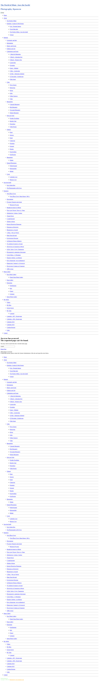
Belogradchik (13, 168)
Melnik (11, 171)
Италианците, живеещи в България (16, 252)
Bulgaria (6, 37)
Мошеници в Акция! (12, 230)
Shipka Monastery (14, 113)
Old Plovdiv (13, 154)
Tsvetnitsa (12, 65)
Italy (11, 288)
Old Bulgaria (13, 285)
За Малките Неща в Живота (14, 241)
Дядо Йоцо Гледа (11, 193)
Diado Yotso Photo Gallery (16, 277)
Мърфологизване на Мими (14, 207)
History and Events (11, 46)
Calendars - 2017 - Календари (14, 316)
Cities (8, 82)
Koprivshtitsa (13, 152)
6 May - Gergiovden (15, 71)
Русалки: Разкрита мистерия (14, 202)
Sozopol (12, 146)
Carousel (12, 313)
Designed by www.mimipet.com (17, 679)
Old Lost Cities (10, 115)
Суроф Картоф (11, 218)
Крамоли (6, 191)
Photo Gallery (7, 271)
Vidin (11, 99)
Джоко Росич (10, 216)
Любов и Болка (11, 221)
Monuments (10, 157)
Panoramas (9, 283)
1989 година (10, 269)
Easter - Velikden (14, 68)
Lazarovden (13, 62)
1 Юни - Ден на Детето (13, 232)
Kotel (11, 138)
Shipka (11, 160)
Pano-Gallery (10, 280)
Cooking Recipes (11, 327)
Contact (6, 333)
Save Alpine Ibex (11, 185)
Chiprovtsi (12, 140)
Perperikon (12, 124)
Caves (8, 174)
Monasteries (10, 101)
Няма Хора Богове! (12, 235)
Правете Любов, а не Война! (14, 257)
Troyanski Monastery (15, 110)
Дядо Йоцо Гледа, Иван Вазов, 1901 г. (20, 196)
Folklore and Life (11, 48)
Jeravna (12, 135)
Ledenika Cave (13, 177)
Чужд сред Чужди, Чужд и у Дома (16, 210)
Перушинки (10, 199)
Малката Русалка (14, 205)
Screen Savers (10, 308)
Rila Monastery (13, 107)
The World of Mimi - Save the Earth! (15, 5)
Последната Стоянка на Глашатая (15, 266)
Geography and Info (12, 40)
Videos (8, 302)
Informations (10, 43)
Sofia (11, 93)
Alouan (12, 34)
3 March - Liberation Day (16, 57)
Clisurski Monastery (15, 104)
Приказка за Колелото (12, 227)
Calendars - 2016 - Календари (14, 319)
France (11, 291)
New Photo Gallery (11, 274)
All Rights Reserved (4, 678)
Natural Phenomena (11, 163)
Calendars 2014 (10, 322)
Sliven (11, 90)
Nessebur (12, 143)
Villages (9, 129)
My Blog (9, 305)
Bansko (12, 149)
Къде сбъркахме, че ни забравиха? (16, 260)
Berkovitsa (12, 87)
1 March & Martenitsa (15, 54)
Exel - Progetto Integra (15, 26)
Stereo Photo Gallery (12, 296)
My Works (6, 299)
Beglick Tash (13, 121)
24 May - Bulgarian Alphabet (17, 73)
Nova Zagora (13, 85)
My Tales (9, 310)
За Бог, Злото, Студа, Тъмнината (15, 249)
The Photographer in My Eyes (14, 188)
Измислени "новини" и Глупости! (16, 263)
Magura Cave (13, 179)
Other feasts (13, 79)
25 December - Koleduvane (16, 76)
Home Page (3, 349)
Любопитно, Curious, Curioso (14, 213)
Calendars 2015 (10, 324)
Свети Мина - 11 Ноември (14, 255)
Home (5, 15)
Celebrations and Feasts (12, 51)
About (5, 18)
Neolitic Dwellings (14, 118)
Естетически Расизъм (12, 238)
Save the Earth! (7, 182)
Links (8, 330)
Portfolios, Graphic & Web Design (15, 23)
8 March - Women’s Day (16, 60)
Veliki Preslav (13, 126)
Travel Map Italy (14, 29)
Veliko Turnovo (14, 96)
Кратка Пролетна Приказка (14, 224)
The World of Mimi (11, 21)
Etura (11, 132)
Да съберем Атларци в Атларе (15, 244)
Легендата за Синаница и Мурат (15, 246)
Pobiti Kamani (13, 165)
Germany (12, 294)
